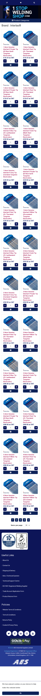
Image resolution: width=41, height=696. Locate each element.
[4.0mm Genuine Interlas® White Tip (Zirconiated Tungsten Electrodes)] (10, 486)
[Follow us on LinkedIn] (20, 633)
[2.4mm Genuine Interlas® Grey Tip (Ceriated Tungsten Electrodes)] (10, 282)
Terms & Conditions (9, 615)
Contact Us (6, 565)
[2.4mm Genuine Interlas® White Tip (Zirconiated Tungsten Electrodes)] (30, 323)
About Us (6, 560)
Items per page (16, 525)
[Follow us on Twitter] (8, 633)
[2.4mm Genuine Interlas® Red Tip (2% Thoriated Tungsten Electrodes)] (10, 323)
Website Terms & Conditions (12, 609)
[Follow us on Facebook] (14, 633)
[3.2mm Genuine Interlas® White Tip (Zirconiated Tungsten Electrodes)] (10, 445)
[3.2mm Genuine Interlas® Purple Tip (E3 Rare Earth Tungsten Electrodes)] (10, 404)
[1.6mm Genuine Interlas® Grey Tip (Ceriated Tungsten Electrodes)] (10, 160)
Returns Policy (7, 620)
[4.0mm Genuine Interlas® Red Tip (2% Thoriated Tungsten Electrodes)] (30, 445)
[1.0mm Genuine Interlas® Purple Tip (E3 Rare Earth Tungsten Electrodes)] (10, 38)
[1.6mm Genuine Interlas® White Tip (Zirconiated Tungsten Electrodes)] (30, 201)
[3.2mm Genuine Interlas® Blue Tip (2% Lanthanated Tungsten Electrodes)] (10, 364)
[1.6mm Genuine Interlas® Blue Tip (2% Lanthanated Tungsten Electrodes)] (10, 119)
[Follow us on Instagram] (26, 633)
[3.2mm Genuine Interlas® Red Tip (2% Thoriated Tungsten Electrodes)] (30, 404)
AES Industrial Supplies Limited (23, 648)
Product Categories (21, 20)
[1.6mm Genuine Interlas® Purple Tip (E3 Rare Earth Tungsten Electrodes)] (30, 160)
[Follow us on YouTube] (32, 633)
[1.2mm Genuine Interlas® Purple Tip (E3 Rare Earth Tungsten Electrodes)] (10, 78)
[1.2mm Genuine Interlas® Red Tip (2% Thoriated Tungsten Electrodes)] (30, 78)
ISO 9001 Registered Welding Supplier (15, 586)
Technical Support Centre (11, 581)
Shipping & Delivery (9, 570)
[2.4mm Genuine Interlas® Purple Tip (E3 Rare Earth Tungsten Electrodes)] (30, 282)
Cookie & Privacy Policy (10, 625)
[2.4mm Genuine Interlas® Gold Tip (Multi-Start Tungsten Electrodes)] (30, 241)
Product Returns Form (10, 596)
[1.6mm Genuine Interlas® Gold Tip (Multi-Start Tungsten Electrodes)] (30, 119)
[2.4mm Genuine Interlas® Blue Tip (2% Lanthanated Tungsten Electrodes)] (10, 241)
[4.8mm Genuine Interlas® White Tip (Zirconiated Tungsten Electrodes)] (30, 486)
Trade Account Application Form (13, 591)
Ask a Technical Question (11, 576)
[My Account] (7, 2)
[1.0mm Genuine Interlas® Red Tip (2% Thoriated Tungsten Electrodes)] (30, 38)
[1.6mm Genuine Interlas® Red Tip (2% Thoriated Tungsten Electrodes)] (10, 201)
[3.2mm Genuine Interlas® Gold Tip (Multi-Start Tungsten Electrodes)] (30, 364)
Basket (21, 2)
